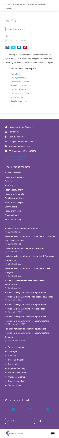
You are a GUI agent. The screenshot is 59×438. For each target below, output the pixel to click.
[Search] (40, 421)
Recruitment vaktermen (18, 40)
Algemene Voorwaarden (15, 157)
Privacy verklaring (13, 159)
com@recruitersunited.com (21, 141)
